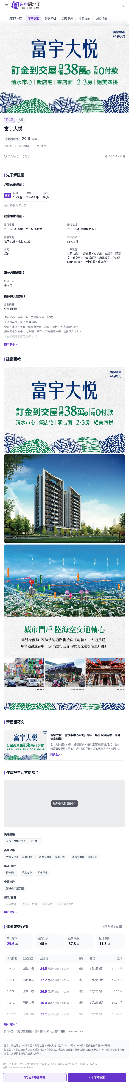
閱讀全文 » (56, 754)
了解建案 (33, 18)
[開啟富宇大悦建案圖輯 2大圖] (64, 498)
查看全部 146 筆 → (113, 926)
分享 (27, 156)
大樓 (20, 119)
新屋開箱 (67, 18)
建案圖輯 (50, 18)
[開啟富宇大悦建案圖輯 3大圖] (64, 627)
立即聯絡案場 (37, 1077)
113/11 (11, 980)
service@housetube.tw (21, 1067)
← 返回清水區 (13, 18)
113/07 (11, 1002)
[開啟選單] (6, 5)
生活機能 (84, 18)
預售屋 (9, 119)
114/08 (11, 968)
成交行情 (101, 18)
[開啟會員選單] (122, 5)
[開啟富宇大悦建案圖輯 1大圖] (64, 410)
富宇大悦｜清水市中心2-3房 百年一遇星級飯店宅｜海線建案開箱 (85, 737)
